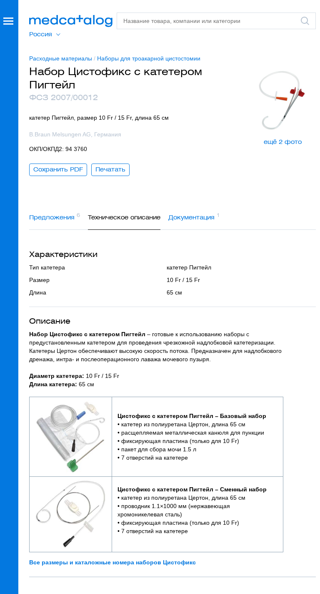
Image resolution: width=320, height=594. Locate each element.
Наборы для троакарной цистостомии (148, 58)
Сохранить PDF (58, 169)
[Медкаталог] (70, 21)
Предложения (54, 216)
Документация (194, 216)
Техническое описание (124, 217)
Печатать (110, 169)
